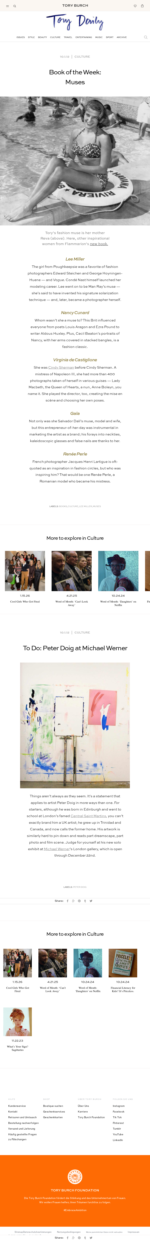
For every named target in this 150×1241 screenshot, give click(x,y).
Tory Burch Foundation (91, 1117)
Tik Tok (117, 1117)
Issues (20, 38)
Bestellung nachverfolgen (23, 1122)
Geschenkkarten (53, 1117)
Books (63, 507)
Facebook (119, 1111)
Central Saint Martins (88, 816)
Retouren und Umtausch (22, 1117)
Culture (55, 38)
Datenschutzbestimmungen (37, 1232)
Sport (109, 38)
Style (31, 38)
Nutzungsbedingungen (69, 1232)
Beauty (42, 38)
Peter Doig (80, 887)
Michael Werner (57, 849)
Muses (97, 507)
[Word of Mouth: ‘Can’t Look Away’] (72, 571)
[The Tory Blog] (75, 22)
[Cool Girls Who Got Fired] (25, 571)
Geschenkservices (54, 1111)
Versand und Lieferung (21, 1128)
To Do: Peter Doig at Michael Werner (75, 648)
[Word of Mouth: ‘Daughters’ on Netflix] (118, 571)
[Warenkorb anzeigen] (142, 6)
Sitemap (19, 1232)
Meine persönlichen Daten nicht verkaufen (104, 1232)
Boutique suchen (53, 1105)
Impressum (133, 1232)
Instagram (119, 1105)
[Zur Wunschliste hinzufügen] (135, 6)
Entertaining (84, 38)
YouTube (118, 1134)
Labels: (54, 507)
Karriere (83, 1111)
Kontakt (13, 1111)
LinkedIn (118, 1140)
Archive (122, 38)
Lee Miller (85, 507)
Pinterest (118, 1122)
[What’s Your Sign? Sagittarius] (17, 1021)
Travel (68, 38)
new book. (99, 244)
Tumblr (117, 1128)
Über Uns (83, 1105)
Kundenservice (17, 1105)
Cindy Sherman (61, 367)
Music (99, 38)
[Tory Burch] (75, 5)
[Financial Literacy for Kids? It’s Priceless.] (123, 963)
